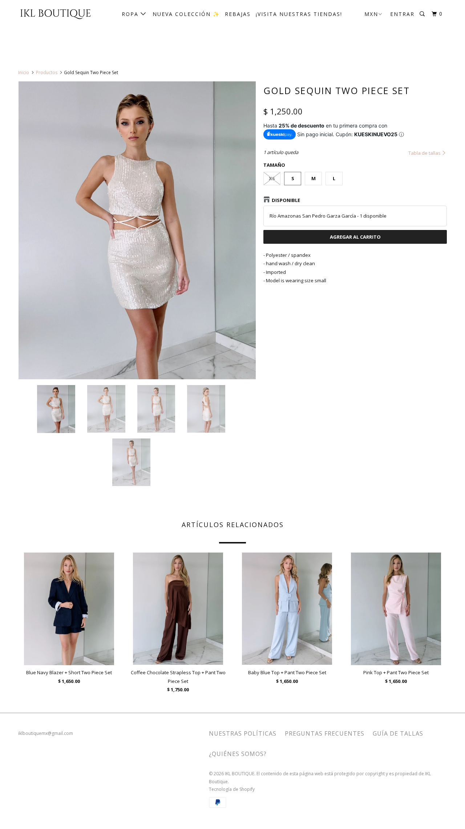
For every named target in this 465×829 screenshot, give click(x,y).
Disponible (286, 200)
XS (272, 178)
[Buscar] (423, 14)
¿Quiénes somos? (238, 754)
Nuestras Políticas (242, 733)
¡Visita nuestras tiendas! (299, 14)
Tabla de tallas (425, 153)
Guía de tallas (398, 733)
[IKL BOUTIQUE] (55, 13)
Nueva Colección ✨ (186, 14)
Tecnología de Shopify (232, 789)
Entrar (402, 14)
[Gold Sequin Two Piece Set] (137, 230)
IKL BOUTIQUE (239, 774)
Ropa (131, 14)
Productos (46, 72)
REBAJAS (238, 14)
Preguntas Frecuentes (324, 733)
